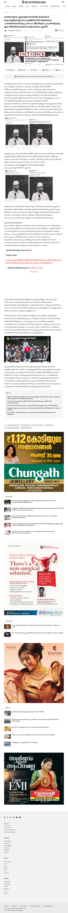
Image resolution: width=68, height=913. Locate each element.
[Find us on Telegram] (20, 817)
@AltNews (20, 260)
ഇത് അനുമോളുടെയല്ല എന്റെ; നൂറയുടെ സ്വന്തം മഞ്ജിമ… (28, 711)
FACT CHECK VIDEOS (37, 425)
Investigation (55, 6)
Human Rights (8, 845)
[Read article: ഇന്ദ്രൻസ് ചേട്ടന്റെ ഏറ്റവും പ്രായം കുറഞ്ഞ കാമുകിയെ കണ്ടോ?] (7, 728)
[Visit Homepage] (34, 2)
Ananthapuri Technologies (17, 910)
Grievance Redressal (9, 832)
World (21, 6)
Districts (35, 6)
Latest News (7, 861)
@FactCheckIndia (12, 263)
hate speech (48, 425)
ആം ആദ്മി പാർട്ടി (26, 425)
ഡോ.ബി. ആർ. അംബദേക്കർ (12, 427)
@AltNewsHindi (31, 260)
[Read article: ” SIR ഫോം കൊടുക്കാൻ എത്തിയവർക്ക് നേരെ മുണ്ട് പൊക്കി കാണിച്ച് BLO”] (7, 736)
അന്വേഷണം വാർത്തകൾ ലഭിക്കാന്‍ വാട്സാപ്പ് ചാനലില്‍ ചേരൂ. (35, 76)
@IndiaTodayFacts (55, 260)
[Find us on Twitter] (7, 817)
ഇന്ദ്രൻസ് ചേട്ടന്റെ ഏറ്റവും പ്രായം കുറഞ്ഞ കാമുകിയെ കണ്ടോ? (30, 727)
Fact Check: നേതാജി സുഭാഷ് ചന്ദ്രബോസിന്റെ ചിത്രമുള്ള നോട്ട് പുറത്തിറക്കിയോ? (32, 405)
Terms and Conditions (10, 829)
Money (6, 893)
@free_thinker (25, 263)
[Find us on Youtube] (16, 817)
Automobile (7, 881)
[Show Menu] (5, 2)
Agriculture (7, 884)
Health (6, 886)
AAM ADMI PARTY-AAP (14, 425)
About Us (6, 823)
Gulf (27, 6)
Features (6, 847)
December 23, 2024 (36, 268)
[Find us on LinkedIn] (13, 817)
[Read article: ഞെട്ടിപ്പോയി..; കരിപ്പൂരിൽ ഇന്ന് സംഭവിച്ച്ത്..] (7, 744)
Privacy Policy (8, 827)
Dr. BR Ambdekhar (26, 427)
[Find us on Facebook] (4, 817)
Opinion (6, 852)
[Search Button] (63, 2)
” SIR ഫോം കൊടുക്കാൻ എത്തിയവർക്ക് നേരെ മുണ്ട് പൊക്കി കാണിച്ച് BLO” (33, 734)
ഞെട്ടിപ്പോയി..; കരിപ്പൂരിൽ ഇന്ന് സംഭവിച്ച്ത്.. (24, 742)
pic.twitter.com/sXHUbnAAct (42, 263)
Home (5, 12)
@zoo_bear (12, 260)
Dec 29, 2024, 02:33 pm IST (32, 30)
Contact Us (7, 825)
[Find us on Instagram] (10, 817)
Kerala (7, 6)
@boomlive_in (42, 260)
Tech (5, 890)
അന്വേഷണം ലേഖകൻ (14, 30)
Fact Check (44, 6)
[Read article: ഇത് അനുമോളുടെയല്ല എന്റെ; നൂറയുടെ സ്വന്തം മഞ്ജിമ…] (7, 713)
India (14, 6)
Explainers (7, 850)
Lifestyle (6, 888)
